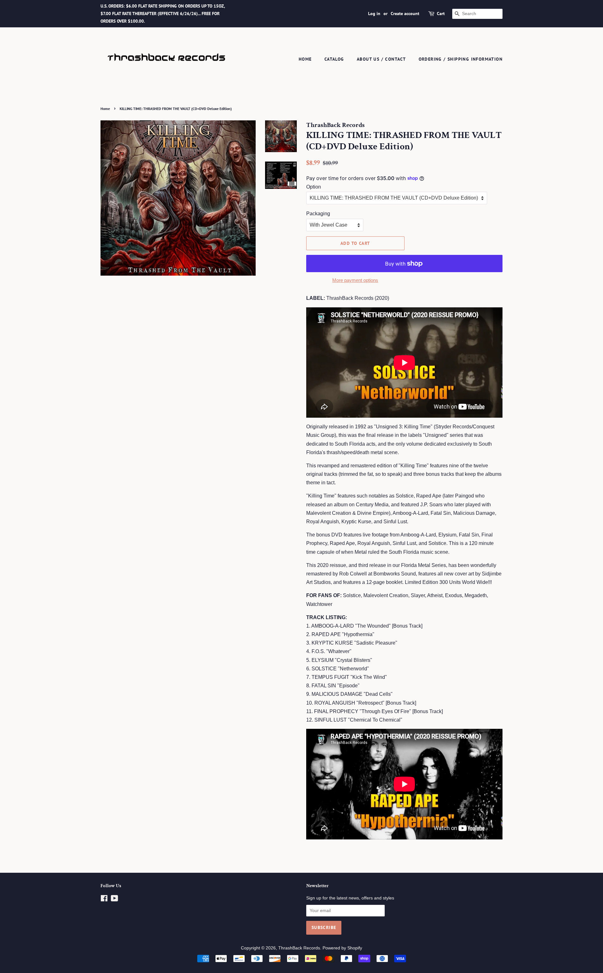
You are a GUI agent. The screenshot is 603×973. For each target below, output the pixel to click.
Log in (374, 13)
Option (313, 187)
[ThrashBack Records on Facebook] (104, 899)
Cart (441, 13)
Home (305, 59)
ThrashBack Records (299, 948)
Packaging (318, 213)
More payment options (355, 280)
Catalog (334, 59)
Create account (405, 13)
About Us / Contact (381, 59)
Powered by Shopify (342, 948)
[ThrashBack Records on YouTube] (114, 899)
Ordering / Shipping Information (461, 59)
